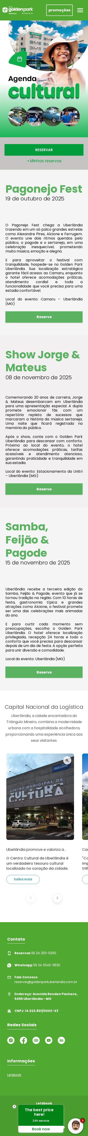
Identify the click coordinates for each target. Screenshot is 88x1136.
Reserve (44, 317)
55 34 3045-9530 (37, 965)
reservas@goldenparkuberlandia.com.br (45, 979)
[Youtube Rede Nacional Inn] (48, 1040)
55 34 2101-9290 (35, 953)
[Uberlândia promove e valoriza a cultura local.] (40, 797)
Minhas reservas (46, 161)
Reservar (44, 149)
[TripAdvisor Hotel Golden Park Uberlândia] (36, 1040)
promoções (59, 10)
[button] (30, 898)
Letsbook (14, 1075)
